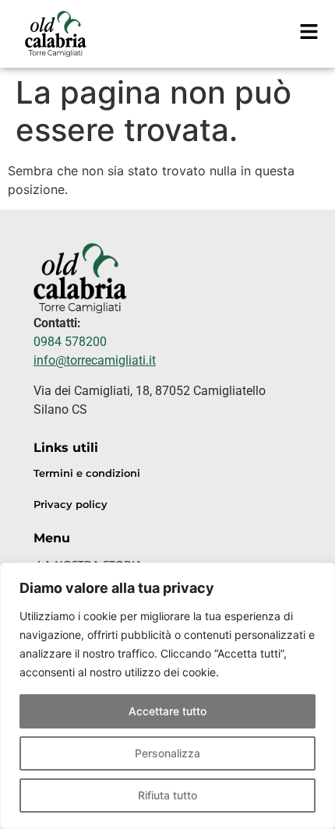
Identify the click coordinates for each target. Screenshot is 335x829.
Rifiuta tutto (167, 795)
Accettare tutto (167, 711)
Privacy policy (71, 504)
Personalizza (167, 753)
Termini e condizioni (87, 473)
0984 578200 (70, 341)
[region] (167, 696)
